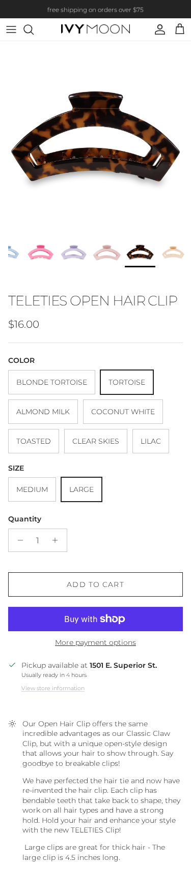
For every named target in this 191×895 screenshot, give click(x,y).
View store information (53, 688)
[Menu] (11, 29)
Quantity (24, 518)
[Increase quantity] (58, 540)
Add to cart (95, 584)
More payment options (95, 642)
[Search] (33, 29)
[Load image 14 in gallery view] (95, 136)
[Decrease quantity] (17, 540)
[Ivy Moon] (95, 29)
